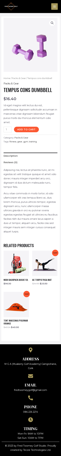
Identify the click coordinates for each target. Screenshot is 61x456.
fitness (12, 141)
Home (7, 78)
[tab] (31, 156)
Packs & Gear (19, 78)
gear (19, 141)
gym (25, 141)
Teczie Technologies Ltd (36, 450)
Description (11, 155)
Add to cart (26, 129)
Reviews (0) (10, 162)
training (33, 141)
